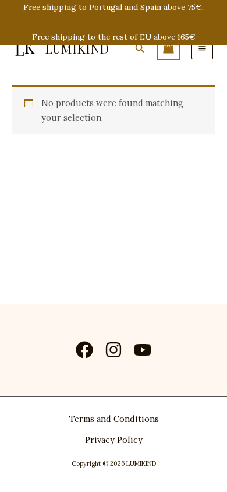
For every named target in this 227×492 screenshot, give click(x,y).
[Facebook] (84, 350)
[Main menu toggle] (202, 48)
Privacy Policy (114, 439)
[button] (140, 49)
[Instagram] (113, 350)
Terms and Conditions (114, 418)
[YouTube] (142, 350)
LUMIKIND (77, 48)
